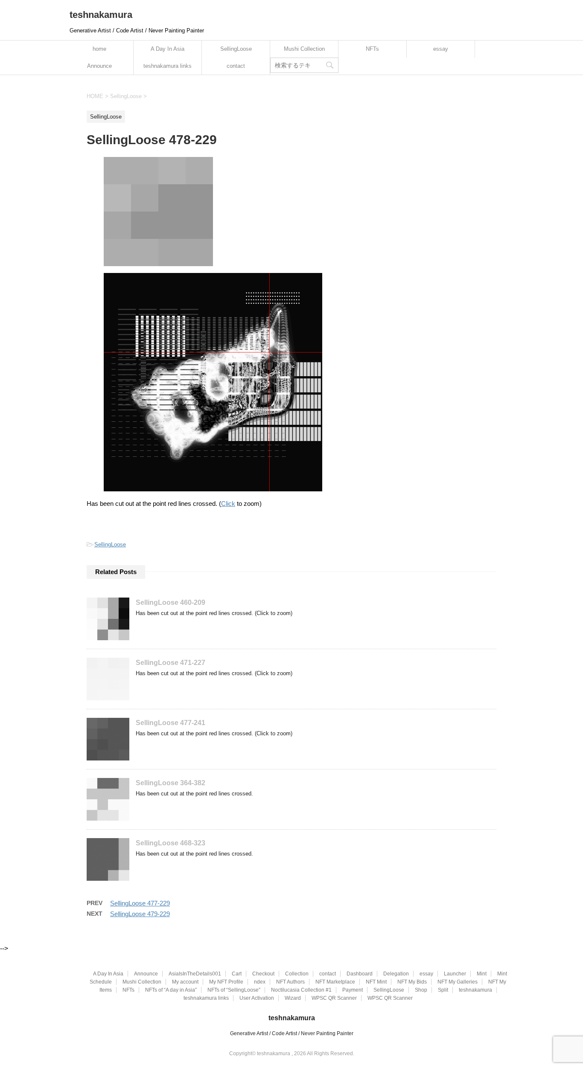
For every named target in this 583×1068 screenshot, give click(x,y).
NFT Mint (376, 982)
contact (236, 66)
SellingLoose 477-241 (170, 722)
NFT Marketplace (335, 982)
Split (443, 990)
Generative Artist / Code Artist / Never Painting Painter (291, 1033)
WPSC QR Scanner (334, 998)
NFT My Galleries (457, 982)
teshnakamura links (167, 66)
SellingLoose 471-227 (170, 662)
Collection (297, 974)
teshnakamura (101, 14)
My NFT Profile (226, 982)
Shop (421, 990)
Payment (352, 990)
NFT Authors (290, 982)
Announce (99, 66)
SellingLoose (236, 49)
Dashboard (360, 974)
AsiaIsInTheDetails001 (195, 974)
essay (440, 49)
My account (185, 982)
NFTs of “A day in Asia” (171, 990)
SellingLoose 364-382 (170, 782)
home (99, 49)
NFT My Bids (412, 982)
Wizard (293, 998)
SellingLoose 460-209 (170, 602)
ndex (259, 982)
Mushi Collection (304, 49)
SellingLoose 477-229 (140, 903)
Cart (237, 974)
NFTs (372, 49)
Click (228, 503)
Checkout (263, 974)
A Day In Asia (167, 49)
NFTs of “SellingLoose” (233, 990)
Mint (482, 974)
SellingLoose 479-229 (140, 913)
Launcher (455, 974)
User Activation (256, 998)
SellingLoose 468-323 (170, 843)
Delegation (396, 974)
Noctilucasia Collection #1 (301, 990)
